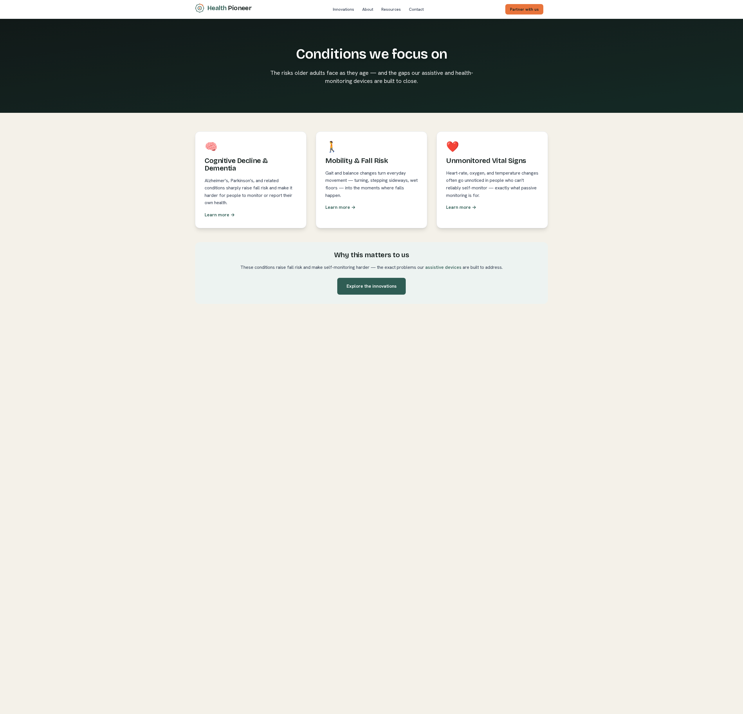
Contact (416, 9)
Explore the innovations (371, 286)
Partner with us (524, 9)
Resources (391, 9)
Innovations (343, 9)
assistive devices (443, 267)
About (367, 9)
